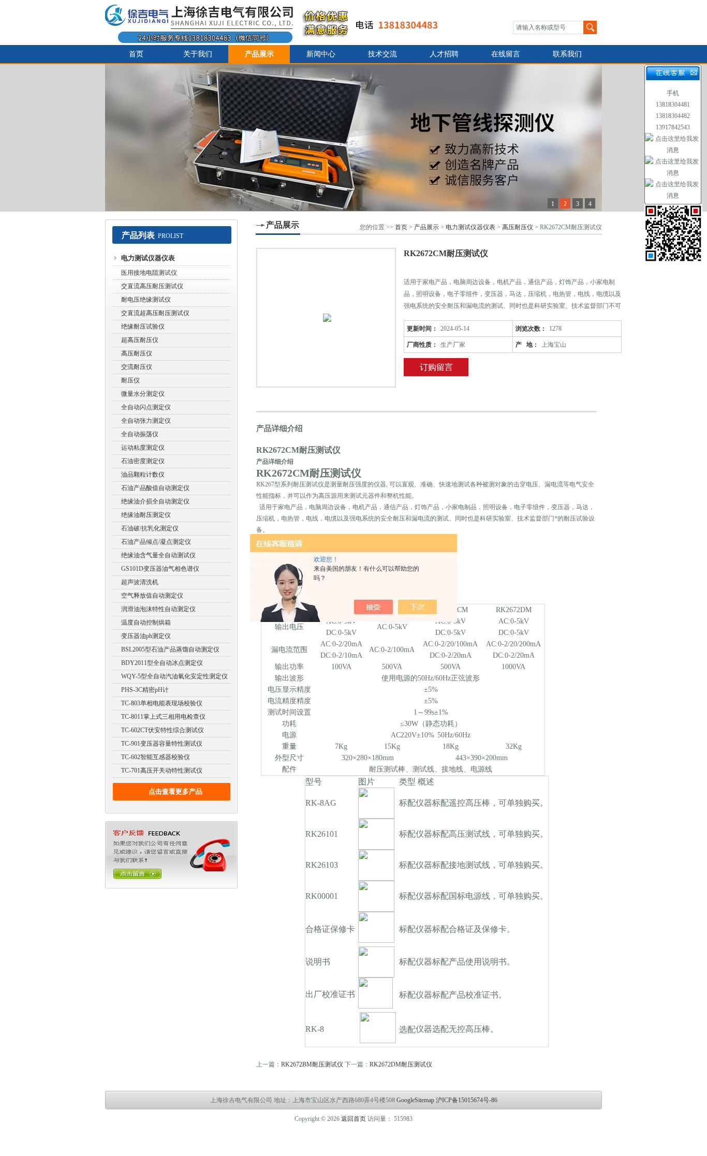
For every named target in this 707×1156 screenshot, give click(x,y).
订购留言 (436, 367)
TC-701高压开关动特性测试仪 (161, 770)
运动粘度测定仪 (143, 447)
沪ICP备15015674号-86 (466, 1100)
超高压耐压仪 (139, 340)
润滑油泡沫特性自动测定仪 (158, 609)
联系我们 (567, 54)
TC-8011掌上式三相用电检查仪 (163, 716)
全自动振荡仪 (139, 434)
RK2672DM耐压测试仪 (401, 1064)
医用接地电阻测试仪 (149, 272)
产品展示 (259, 54)
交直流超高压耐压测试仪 (155, 313)
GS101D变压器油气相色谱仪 (160, 568)
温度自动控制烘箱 (146, 622)
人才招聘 (444, 54)
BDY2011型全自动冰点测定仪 (162, 662)
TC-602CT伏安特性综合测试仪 (162, 730)
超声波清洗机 (139, 582)
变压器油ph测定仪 (146, 636)
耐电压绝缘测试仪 (146, 299)
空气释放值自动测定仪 (152, 595)
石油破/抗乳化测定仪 (150, 528)
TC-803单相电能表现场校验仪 (161, 703)
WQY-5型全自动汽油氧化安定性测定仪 (174, 676)
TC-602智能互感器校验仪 (155, 757)
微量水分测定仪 (143, 393)
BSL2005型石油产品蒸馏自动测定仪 (170, 649)
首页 (136, 54)
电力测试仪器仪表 (148, 258)
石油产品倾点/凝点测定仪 (156, 541)
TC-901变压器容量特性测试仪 (161, 743)
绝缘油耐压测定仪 (146, 514)
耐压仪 (130, 380)
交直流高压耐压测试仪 (152, 286)
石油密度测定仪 (143, 461)
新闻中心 (320, 54)
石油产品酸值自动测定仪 (155, 488)
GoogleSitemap (415, 1100)
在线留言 (505, 54)
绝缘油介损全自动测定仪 (155, 501)
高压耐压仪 (136, 353)
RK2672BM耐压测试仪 (312, 1064)
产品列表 (138, 235)
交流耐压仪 (136, 366)
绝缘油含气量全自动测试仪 (158, 555)
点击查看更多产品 (175, 791)
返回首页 (353, 1118)
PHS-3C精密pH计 (145, 689)
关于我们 (197, 54)
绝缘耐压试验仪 (143, 326)
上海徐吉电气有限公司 (277, 22)
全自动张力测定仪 (146, 420)
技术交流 (382, 54)
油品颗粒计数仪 (143, 474)
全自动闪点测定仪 (146, 407)
